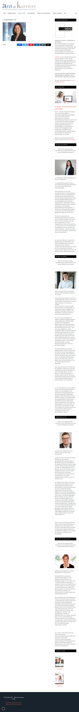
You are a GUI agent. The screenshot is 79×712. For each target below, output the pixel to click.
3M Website (72, 139)
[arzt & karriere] (19, 5)
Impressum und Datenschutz (13, 702)
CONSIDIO (57, 57)
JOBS (65, 13)
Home (4, 13)
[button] (3, 708)
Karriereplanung (11, 13)
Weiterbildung (31, 13)
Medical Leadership (57, 13)
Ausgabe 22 (59, 668)
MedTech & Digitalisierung (43, 13)
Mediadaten (9, 704)
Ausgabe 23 (59, 685)
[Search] (76, 13)
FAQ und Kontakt (17, 704)
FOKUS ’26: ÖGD (21, 13)
